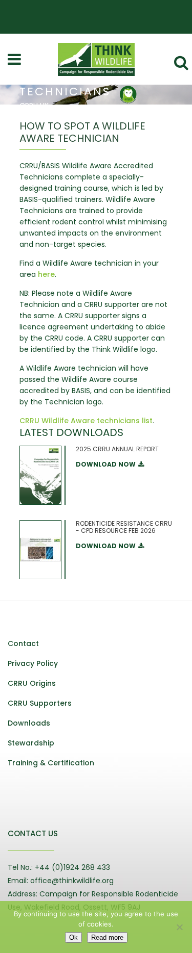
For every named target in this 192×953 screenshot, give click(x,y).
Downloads (29, 723)
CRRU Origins (32, 683)
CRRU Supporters (40, 703)
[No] (179, 927)
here (46, 274)
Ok (73, 937)
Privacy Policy (33, 663)
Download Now (106, 464)
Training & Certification (51, 763)
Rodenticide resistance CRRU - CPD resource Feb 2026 (124, 527)
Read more (107, 937)
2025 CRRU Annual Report (117, 449)
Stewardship (31, 743)
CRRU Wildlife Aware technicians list (86, 421)
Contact (23, 643)
